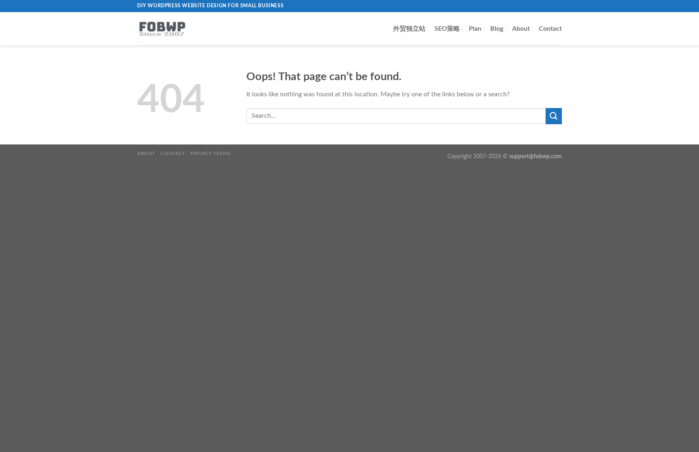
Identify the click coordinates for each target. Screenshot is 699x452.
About (521, 28)
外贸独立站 (409, 28)
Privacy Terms (211, 153)
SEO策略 (447, 28)
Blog (496, 28)
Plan (475, 28)
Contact (550, 28)
